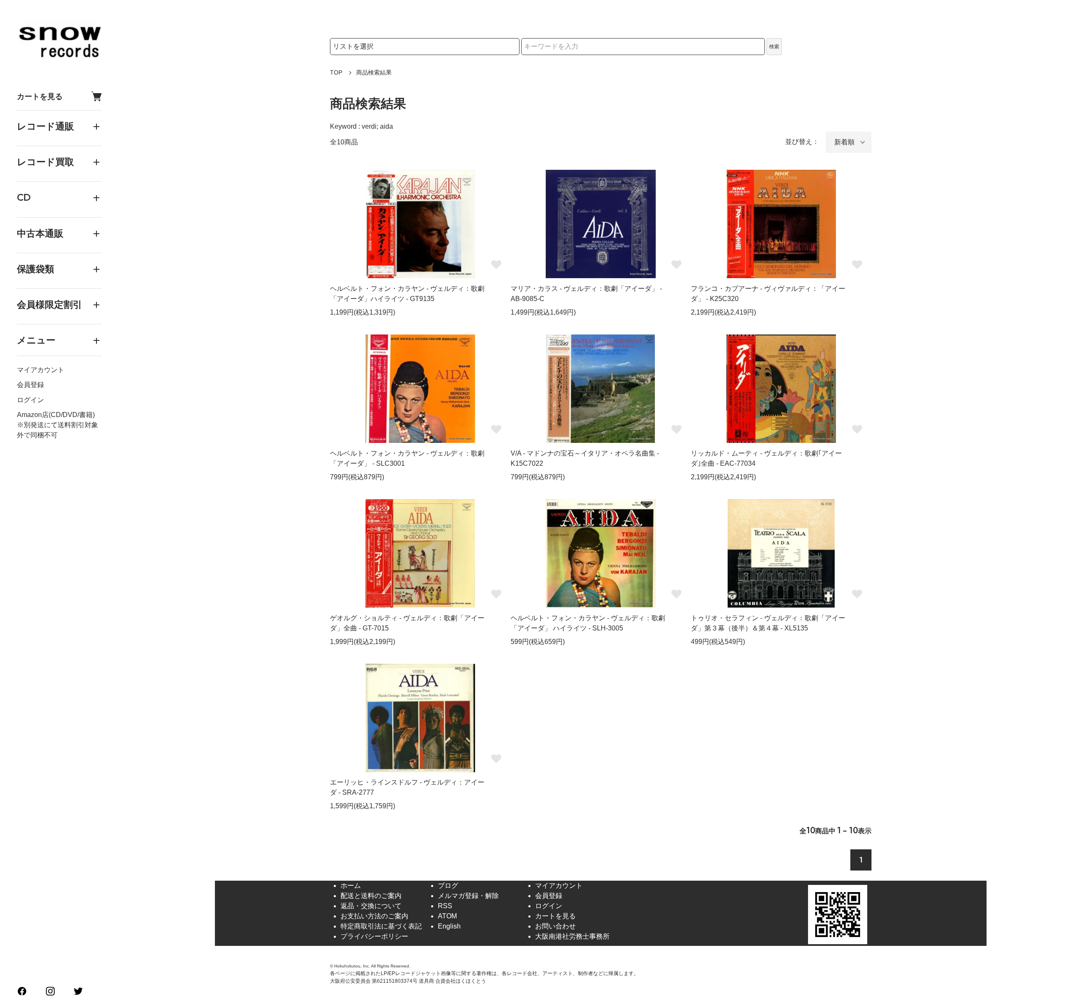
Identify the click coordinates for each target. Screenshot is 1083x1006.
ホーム (351, 885)
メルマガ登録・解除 (468, 895)
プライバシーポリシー (374, 936)
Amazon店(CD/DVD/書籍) (56, 414)
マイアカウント (40, 370)
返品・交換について (371, 905)
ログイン (30, 400)
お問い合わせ (555, 926)
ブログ (448, 885)
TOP (336, 72)
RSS (445, 905)
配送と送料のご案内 (371, 895)
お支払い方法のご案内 (374, 916)
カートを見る (40, 96)
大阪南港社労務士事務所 (572, 936)
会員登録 (30, 385)
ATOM (447, 916)
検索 (774, 47)
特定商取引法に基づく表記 (381, 926)
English (449, 926)
